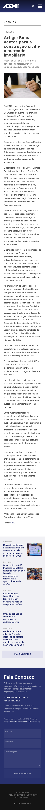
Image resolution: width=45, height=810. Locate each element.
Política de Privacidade (22, 804)
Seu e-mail (9, 742)
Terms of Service (29, 722)
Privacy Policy (15, 722)
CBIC (12, 523)
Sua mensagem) (11, 752)
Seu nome (8, 732)
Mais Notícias (22, 654)
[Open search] (33, 6)
